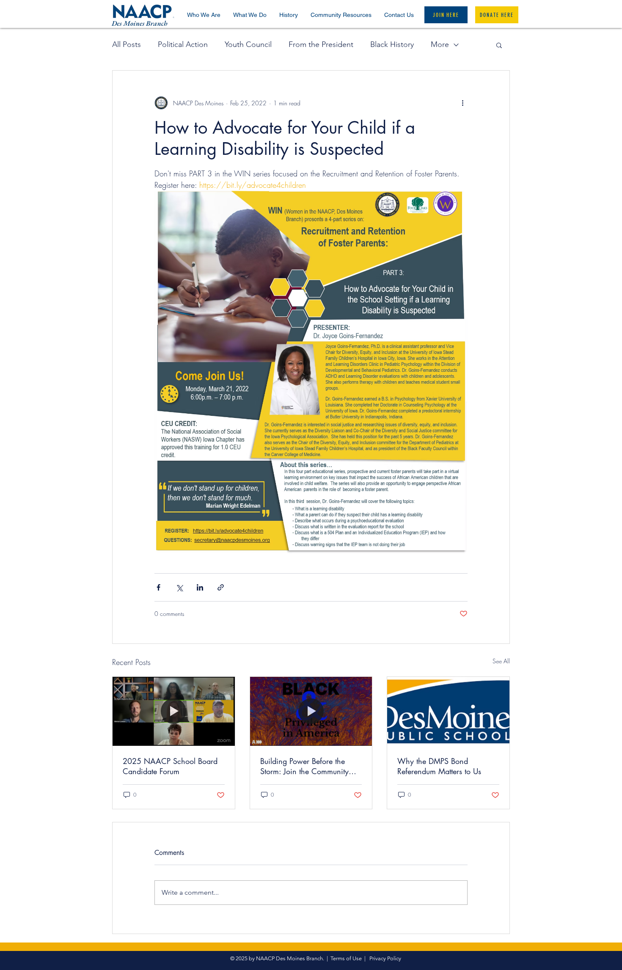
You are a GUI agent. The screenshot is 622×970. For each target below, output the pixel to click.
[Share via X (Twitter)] (179, 587)
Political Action (183, 44)
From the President (321, 44)
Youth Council (248, 44)
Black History (392, 44)
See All (501, 661)
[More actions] (462, 103)
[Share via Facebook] (158, 587)
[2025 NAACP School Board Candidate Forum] (174, 711)
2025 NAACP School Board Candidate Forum (170, 766)
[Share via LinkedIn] (200, 587)
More (440, 44)
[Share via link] (221, 587)
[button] (204, 14)
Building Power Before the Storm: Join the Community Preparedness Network (304, 766)
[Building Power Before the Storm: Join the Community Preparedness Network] (311, 711)
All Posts (126, 44)
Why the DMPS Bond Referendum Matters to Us (439, 766)
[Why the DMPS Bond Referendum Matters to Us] (448, 711)
